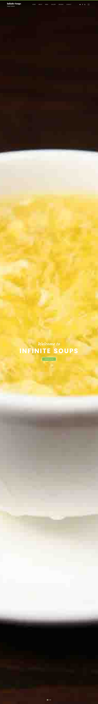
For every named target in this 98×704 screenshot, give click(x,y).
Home (34, 4)
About (40, 4)
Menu (46, 4)
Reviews (61, 4)
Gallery (53, 4)
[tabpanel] (49, 352)
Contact (68, 4)
